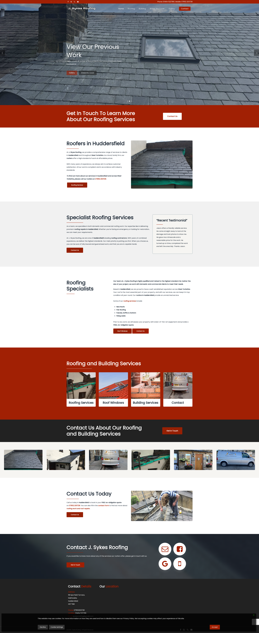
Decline (43, 627)
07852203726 (79, 610)
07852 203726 (187, 2)
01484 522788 (168, 2)
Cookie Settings (57, 627)
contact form (103, 505)
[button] (172, 116)
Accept (215, 627)
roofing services (129, 301)
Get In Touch (74, 67)
